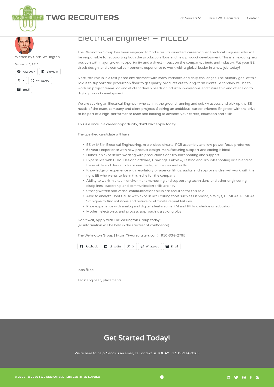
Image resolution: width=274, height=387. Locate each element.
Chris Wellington (46, 57)
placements (112, 280)
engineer (94, 280)
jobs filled (86, 270)
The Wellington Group (95, 235)
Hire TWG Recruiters (224, 18)
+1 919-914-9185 (185, 353)
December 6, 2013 (27, 64)
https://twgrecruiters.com (136, 235)
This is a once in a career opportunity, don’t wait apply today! (127, 124)
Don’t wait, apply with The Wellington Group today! (119, 220)
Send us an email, (120, 353)
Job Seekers (188, 18)
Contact (253, 18)
